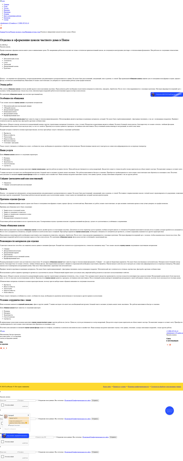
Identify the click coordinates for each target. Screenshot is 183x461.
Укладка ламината (112, 349)
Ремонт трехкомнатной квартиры (72, 368)
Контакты (7, 18)
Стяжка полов (111, 340)
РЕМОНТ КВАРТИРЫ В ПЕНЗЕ (73, 332)
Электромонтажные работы (115, 374)
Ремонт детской (90, 343)
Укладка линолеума (113, 351)
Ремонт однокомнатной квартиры (72, 362)
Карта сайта (107, 387)
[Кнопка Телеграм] (1, 26)
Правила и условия (119, 387)
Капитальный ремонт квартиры (72, 340)
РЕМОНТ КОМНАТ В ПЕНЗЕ (95, 332)
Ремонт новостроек (68, 351)
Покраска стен (111, 346)
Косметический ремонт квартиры (72, 337)
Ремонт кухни (89, 337)
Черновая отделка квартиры (71, 335)
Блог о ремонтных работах (12, 16)
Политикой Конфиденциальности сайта (78, 400)
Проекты (7, 10)
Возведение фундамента (114, 362)
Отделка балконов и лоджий (116, 360)
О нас (6, 6)
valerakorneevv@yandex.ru (8, 23)
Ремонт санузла (90, 340)
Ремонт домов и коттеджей (70, 354)
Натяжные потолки (113, 354)
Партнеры (7, 12)
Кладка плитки (111, 357)
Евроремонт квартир (68, 349)
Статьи (6, 20)
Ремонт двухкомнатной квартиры (72, 365)
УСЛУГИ (110, 332)
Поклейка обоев (112, 343)
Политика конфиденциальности (138, 387)
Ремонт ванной (90, 335)
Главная (6, 4)
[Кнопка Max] (1, 28)
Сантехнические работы (114, 371)
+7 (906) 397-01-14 (23, 23)
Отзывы (6, 14)
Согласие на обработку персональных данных (166, 387)
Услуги (6, 8)
